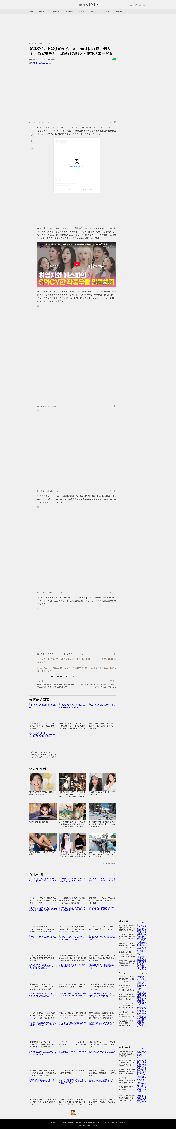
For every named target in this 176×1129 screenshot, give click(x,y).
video (144, 11)
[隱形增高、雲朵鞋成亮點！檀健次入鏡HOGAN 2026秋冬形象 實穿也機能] (102, 1060)
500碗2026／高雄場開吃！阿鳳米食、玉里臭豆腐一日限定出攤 (102, 927)
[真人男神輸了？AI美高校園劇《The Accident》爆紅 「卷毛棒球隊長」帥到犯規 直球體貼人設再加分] (43, 973)
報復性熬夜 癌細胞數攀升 (39, 822)
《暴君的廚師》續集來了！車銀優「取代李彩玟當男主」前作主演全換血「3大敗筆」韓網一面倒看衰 (72, 794)
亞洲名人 (48, 43)
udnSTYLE (32, 43)
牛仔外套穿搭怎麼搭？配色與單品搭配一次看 (127, 1088)
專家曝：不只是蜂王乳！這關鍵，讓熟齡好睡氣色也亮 (42, 793)
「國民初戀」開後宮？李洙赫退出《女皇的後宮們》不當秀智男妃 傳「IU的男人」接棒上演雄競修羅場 (72, 854)
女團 (52, 676)
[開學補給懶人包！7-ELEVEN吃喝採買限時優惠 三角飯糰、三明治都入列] (102, 1031)
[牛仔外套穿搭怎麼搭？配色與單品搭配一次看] (142, 1089)
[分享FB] (31, 128)
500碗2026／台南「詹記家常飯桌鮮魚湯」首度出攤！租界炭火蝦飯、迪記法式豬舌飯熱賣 (72, 929)
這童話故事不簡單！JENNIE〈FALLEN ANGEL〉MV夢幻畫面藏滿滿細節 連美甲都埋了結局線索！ (72, 727)
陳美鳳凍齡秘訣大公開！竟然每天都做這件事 (102, 793)
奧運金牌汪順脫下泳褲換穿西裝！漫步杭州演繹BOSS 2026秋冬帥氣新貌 (127, 1072)
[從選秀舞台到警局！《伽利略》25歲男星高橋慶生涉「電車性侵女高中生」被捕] (73, 1002)
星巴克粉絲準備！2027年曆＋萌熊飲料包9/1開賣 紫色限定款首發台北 (43, 1101)
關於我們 (114, 1122)
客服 (64, 1122)
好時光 (81, 11)
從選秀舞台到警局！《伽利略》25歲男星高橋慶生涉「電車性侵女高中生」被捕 (72, 1015)
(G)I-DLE (59, 676)
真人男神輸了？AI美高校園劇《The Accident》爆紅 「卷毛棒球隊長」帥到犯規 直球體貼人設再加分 (43, 988)
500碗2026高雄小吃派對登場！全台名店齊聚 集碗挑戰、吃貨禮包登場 (102, 1101)
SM (74, 676)
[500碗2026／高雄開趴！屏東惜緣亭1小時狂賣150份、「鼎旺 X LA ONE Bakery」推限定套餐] (73, 887)
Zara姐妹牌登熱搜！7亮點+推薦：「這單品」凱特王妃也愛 (127, 1054)
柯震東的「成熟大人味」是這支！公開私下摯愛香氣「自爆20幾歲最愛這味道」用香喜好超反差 (43, 1073)
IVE (40, 676)
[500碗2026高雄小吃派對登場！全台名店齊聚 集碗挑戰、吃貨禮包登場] (102, 1088)
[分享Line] (31, 134)
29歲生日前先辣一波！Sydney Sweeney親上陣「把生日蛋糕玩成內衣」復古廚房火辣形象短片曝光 (43, 754)
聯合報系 (100, 1122)
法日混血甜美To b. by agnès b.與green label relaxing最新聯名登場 (127, 1080)
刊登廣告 (54, 1122)
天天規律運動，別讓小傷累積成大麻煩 (42, 853)
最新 (31, 11)
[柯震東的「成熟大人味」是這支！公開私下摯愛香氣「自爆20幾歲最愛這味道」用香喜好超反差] (43, 1060)
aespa (67, 676)
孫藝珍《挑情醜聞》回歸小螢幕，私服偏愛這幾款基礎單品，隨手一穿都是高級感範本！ (127, 1063)
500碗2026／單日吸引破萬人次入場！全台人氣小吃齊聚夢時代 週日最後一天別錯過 (102, 854)
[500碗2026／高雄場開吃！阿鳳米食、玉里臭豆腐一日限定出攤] (102, 916)
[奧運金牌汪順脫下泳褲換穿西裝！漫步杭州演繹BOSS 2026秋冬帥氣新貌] (142, 1071)
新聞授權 (71, 1122)
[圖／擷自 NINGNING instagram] (76, 548)
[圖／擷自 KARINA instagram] (76, 449)
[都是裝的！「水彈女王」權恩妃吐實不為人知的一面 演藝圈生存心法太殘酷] (43, 712)
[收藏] (31, 141)
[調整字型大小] (31, 148)
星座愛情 (118, 11)
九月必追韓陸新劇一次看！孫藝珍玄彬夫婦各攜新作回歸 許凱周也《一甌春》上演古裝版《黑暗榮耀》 (73, 824)
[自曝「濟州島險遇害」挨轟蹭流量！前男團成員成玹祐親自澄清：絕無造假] (102, 712)
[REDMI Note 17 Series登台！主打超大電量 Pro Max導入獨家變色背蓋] (73, 1031)
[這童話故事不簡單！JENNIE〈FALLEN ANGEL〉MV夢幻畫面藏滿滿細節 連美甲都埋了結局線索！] (73, 712)
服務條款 (78, 1122)
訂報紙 (107, 1122)
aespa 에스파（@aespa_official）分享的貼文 (77, 189)
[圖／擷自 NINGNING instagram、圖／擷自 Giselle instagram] (76, 630)
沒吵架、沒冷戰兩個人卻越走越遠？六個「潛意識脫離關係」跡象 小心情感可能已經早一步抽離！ (72, 1101)
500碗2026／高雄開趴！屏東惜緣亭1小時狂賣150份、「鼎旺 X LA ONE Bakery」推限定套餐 (72, 900)
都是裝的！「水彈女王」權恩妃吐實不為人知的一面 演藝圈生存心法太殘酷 (43, 726)
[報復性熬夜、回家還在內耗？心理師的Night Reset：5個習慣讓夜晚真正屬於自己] (102, 944)
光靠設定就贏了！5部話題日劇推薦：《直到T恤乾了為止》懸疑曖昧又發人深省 (102, 986)
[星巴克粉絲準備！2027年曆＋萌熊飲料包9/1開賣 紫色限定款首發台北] (43, 1088)
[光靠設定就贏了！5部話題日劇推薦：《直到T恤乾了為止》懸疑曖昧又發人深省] (102, 973)
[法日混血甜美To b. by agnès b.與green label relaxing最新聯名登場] (142, 1080)
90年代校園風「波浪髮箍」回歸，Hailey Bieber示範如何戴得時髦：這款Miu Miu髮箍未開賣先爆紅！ (102, 1017)
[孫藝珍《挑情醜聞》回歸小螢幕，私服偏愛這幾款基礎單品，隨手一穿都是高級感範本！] (142, 1062)
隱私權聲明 (91, 1122)
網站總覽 (122, 1122)
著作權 (85, 1122)
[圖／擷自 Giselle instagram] (72, 91)
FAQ (60, 1122)
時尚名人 (42, 11)
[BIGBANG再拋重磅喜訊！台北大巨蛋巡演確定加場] (73, 1060)
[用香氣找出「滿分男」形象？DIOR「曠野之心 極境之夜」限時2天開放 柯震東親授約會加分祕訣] (43, 1031)
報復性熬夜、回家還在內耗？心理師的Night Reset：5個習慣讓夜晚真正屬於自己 (102, 958)
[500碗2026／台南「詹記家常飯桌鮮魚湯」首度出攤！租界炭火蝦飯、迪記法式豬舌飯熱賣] (73, 916)
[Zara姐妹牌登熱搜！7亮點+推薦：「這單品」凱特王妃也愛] (142, 1054)
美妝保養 (69, 11)
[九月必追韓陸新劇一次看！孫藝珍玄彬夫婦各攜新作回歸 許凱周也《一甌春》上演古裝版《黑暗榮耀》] (43, 1002)
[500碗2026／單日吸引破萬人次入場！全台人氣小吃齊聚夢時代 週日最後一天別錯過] (43, 887)
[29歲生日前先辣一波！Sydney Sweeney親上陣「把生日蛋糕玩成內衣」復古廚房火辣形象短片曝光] (43, 741)
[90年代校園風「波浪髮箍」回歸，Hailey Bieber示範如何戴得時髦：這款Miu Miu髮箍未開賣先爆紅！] (102, 1002)
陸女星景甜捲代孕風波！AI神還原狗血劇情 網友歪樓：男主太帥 (72, 985)
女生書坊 (132, 11)
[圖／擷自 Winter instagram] (76, 354)
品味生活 (105, 11)
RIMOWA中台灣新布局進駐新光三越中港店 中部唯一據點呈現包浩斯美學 (127, 1099)
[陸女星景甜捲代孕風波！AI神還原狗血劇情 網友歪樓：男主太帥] (73, 973)
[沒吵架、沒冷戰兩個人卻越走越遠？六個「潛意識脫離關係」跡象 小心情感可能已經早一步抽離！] (73, 1088)
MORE (144, 922)
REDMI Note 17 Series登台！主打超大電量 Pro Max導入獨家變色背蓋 (72, 1044)
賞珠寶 (93, 11)
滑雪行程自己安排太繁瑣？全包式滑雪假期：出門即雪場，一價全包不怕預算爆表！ (102, 824)
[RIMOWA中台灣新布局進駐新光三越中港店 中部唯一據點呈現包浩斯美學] (142, 1098)
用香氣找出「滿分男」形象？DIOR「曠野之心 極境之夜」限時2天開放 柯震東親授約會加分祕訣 (43, 1044)
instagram (45, 122)
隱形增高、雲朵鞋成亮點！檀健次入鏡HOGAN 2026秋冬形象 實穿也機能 (102, 1073)
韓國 (45, 676)
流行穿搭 (55, 11)
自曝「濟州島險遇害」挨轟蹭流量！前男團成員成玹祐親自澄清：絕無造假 (102, 726)
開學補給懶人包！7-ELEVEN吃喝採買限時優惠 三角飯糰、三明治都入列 (102, 1044)
